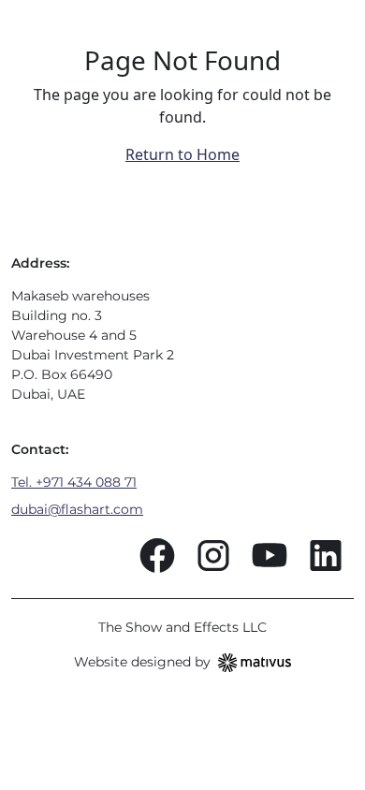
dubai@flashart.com (77, 509)
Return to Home (182, 154)
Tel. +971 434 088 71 (74, 482)
